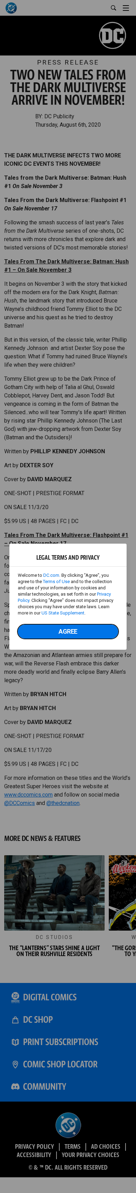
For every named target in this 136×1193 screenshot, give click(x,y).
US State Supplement (62, 613)
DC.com (51, 575)
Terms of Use (56, 581)
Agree (68, 631)
